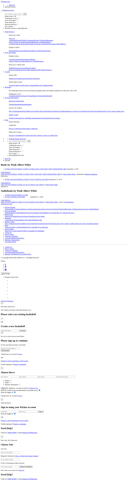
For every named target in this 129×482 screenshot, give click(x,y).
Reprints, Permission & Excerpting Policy (12, 241)
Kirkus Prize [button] (9, 214)
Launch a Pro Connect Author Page (66, 224)
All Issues (29, 96)
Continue (22, 330)
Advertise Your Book (94, 111)
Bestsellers (12, 51)
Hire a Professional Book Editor (15, 224)
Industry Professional (12, 384)
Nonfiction (29, 42)
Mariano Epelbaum (91, 174)
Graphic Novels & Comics (37, 44)
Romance (50, 40)
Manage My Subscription (28, 220)
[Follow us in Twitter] (5, 266)
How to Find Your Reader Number (27, 456)
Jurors (38, 78)
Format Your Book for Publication (57, 111)
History (48, 42)
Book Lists (15, 213)
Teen (27, 59)
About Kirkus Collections (29, 128)
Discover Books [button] (10, 207)
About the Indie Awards (16, 85)
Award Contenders (30, 85)
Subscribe (49, 96)
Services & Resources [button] (12, 98)
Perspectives (18, 68)
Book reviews (9, 16)
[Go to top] (5, 273)
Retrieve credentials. (20, 364)
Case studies (25, 118)
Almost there (5, 350)
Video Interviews (10, 22)
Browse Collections (15, 128)
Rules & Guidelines (42, 85)
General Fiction (14, 59)
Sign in (4, 388)
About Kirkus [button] (9, 229)
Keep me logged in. (7, 392)
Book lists (19, 51)
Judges (51, 85)
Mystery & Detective (40, 40)
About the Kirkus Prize (28, 78)
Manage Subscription (39, 96)
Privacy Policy (9, 234)
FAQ (22, 231)
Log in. (20, 354)
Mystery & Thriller (32, 61)
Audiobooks (13, 40)
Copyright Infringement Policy (14, 238)
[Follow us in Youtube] (5, 270)
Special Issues (21, 96)
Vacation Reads (45, 51)
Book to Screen (14, 70)
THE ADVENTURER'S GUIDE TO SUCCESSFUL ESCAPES (22, 185)
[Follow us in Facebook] (5, 264)
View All (12, 38)
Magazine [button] (8, 87)
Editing (16, 104)
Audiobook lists (27, 51)
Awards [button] (7, 72)
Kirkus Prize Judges (38, 216)
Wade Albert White (69, 174)
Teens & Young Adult (52, 44)
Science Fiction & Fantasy (17, 42)
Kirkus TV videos (61, 213)
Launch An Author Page (50, 135)
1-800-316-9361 (11, 432)
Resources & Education (16, 101)
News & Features (10, 20)
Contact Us (8, 247)
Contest (18, 231)
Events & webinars (54, 118)
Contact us (8, 233)
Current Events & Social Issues (19, 44)
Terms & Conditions (11, 236)
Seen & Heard (31, 68)
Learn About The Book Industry (88, 224)
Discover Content (14, 135)
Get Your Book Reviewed (38, 111)
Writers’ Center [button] (9, 222)
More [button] (6, 120)
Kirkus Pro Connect (29, 227)
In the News (23, 70)
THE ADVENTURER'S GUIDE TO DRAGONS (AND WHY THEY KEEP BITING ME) (31, 174)
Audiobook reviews (11, 18)
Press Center (28, 231)
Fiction (19, 40)
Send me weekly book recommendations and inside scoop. (19, 390)
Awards (24, 68)
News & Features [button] (10, 52)
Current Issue (13, 96)
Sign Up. (21, 470)
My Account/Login (42, 227)
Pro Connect (9, 26)
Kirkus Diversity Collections (14, 227)
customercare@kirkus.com (29, 432)
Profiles (11, 68)
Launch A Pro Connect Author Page (112, 111)
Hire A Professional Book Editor (19, 111)
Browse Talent (25, 135)
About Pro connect (36, 135)
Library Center (13, 115)
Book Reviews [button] (9, 32)
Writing (11, 104)
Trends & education (15, 118)
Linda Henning (69, 202)
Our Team (13, 231)
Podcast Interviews (11, 24)
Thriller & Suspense (27, 40)
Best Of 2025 (36, 51)
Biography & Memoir (39, 42)
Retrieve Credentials (26, 467)
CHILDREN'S (5, 172)
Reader (7, 380)
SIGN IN (12, 5)
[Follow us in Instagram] (5, 268)
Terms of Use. (33, 388)
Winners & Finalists (15, 78)
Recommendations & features (38, 118)
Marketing (28, 104)
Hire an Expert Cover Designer (78, 111)
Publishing (21, 104)
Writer (7, 382)
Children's (62, 44)
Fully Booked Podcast (44, 70)
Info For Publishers (38, 231)
